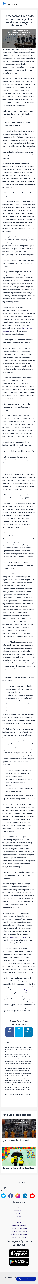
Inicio (19, 1207)
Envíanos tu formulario (19, 1234)
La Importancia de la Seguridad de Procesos (16, 1141)
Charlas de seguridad (19, 1225)
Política (23, 1237)
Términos (15, 1237)
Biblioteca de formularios (19, 1228)
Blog (19, 1216)
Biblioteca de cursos (19, 1231)
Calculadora (19, 1213)
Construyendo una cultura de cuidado (18, 1168)
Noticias (19, 1222)
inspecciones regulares (17, 937)
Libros (19, 1219)
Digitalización (19, 1210)
